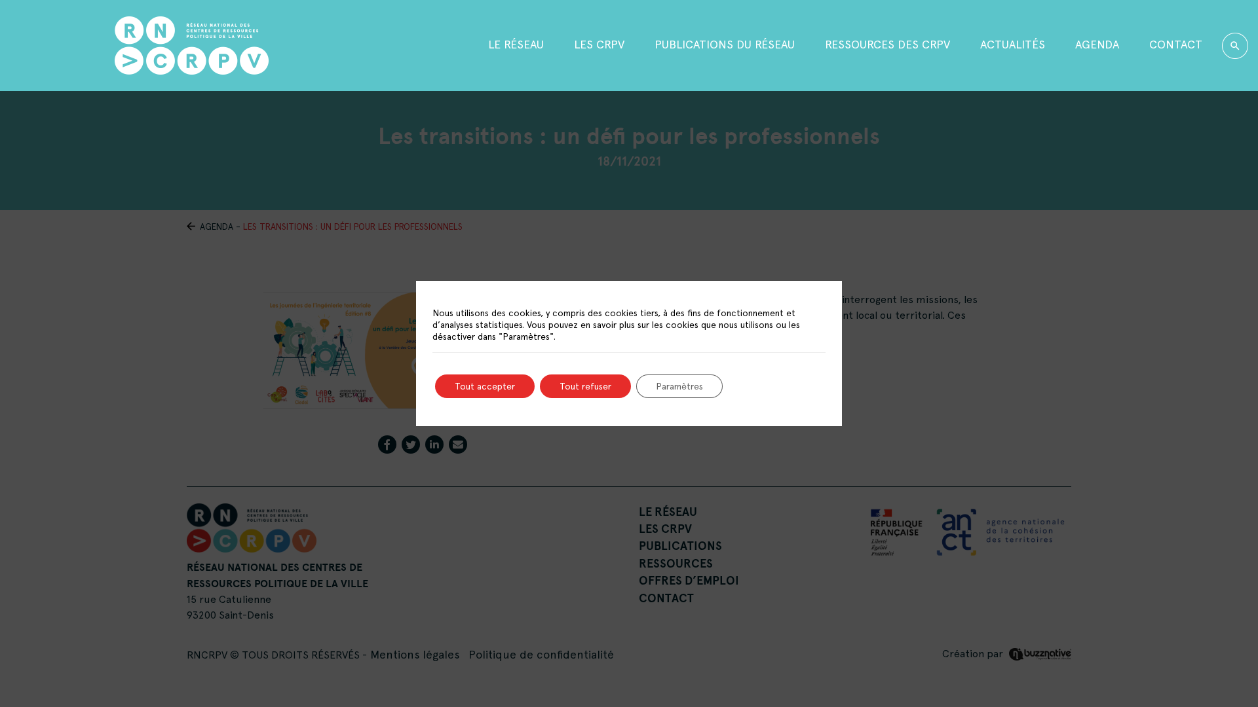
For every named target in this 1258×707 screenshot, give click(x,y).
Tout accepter (485, 386)
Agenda (1097, 44)
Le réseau (516, 44)
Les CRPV (599, 44)
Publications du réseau (725, 44)
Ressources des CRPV (887, 44)
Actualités (1012, 44)
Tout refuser (585, 386)
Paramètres (679, 386)
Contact (1175, 44)
